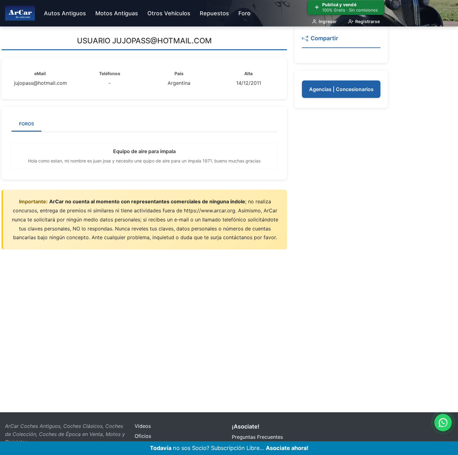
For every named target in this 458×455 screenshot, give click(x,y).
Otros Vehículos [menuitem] (168, 13)
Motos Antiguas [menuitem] (116, 13)
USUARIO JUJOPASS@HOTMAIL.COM (144, 40)
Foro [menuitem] (244, 13)
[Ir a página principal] (20, 13)
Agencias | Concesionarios (341, 89)
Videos (143, 426)
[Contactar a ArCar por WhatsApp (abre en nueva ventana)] (443, 422)
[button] (341, 41)
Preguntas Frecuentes (257, 437)
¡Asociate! (246, 426)
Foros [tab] (26, 123)
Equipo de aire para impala (144, 151)
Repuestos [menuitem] (214, 13)
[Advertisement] (341, 209)
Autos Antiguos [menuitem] (65, 13)
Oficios (143, 436)
